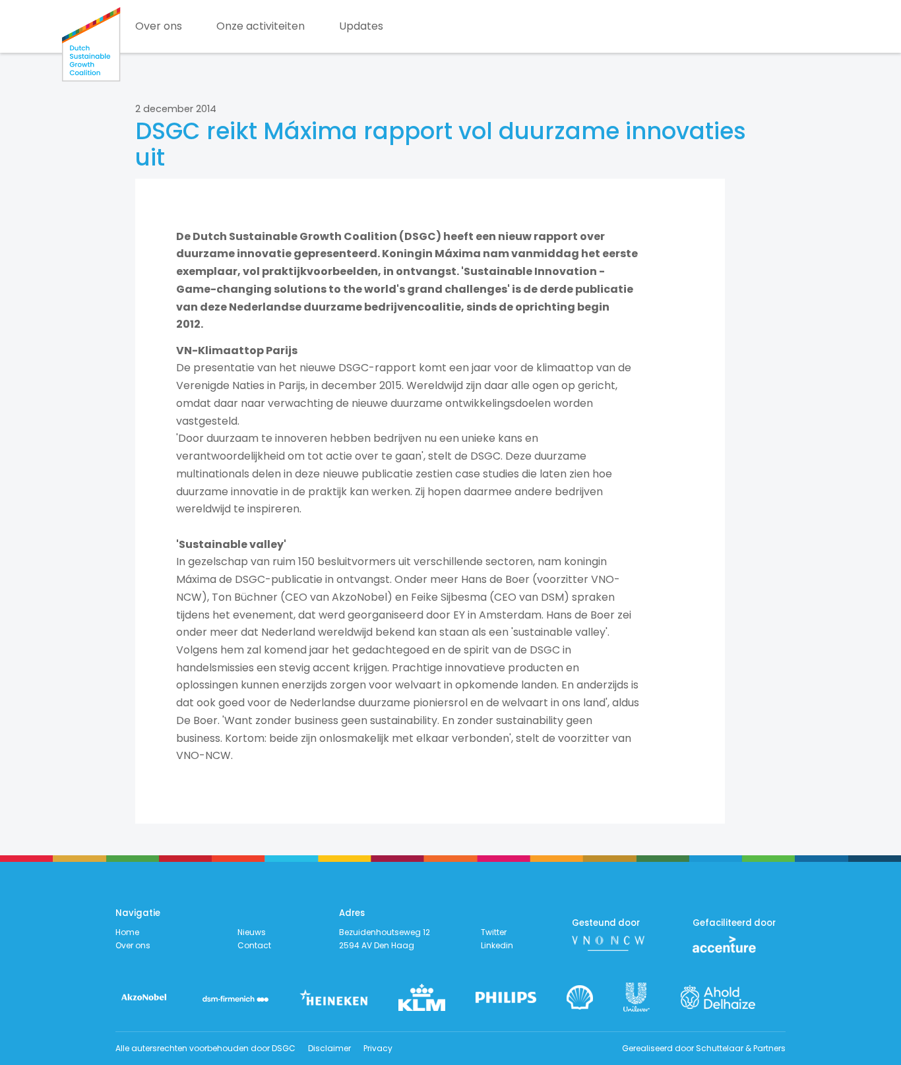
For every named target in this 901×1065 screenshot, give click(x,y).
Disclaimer (329, 1048)
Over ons (158, 26)
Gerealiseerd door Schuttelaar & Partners (704, 1048)
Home (127, 932)
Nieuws (251, 932)
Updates (361, 26)
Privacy (377, 1048)
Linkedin (497, 945)
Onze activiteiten (260, 26)
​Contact (254, 945)
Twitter (494, 932)
